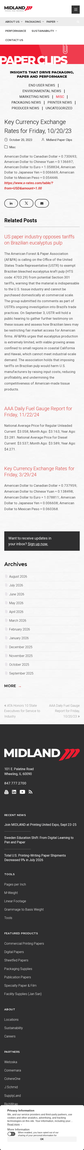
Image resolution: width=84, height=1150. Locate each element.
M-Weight (11, 893)
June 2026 (16, 594)
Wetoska (10, 1062)
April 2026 (16, 612)
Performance (15, 30)
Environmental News (41, 91)
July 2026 (16, 585)
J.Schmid (11, 1087)
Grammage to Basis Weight (24, 909)
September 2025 (21, 673)
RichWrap (11, 1104)
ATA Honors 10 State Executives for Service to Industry (22, 711)
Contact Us (14, 40)
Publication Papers (17, 977)
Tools (8, 918)
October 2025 (19, 665)
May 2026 (16, 603)
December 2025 (20, 647)
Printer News (60, 102)
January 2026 (19, 638)
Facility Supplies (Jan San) (23, 994)
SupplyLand (12, 1096)
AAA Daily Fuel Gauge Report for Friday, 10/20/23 (64, 711)
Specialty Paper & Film (20, 985)
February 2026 (19, 629)
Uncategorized (59, 108)
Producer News (25, 108)
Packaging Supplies (18, 969)
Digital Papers (14, 952)
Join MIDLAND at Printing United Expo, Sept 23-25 (40, 825)
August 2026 (18, 576)
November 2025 (21, 656)
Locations (11, 1020)
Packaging (33, 21)
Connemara (12, 1070)
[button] (11, 203)
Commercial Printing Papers (24, 943)
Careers (9, 1036)
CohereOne (12, 1079)
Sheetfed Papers (16, 960)
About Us (12, 21)
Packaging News (26, 102)
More (13, 686)
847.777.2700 (15, 783)
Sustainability (43, 30)
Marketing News (34, 97)
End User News (42, 85)
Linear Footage (15, 901)
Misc (60, 97)
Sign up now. (38, 544)
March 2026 (17, 621)
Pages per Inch (15, 884)
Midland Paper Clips (59, 140)
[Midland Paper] (18, 9)
